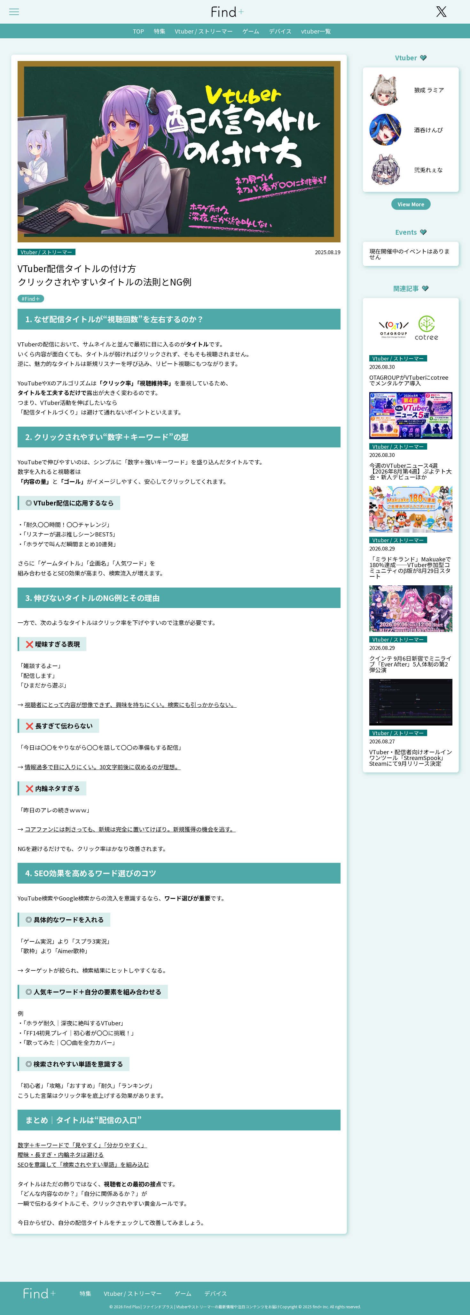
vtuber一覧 (316, 31)
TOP (138, 31)
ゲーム (250, 31)
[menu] (14, 12)
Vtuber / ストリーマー (204, 31)
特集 (159, 31)
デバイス (280, 31)
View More (411, 204)
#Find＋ (30, 298)
